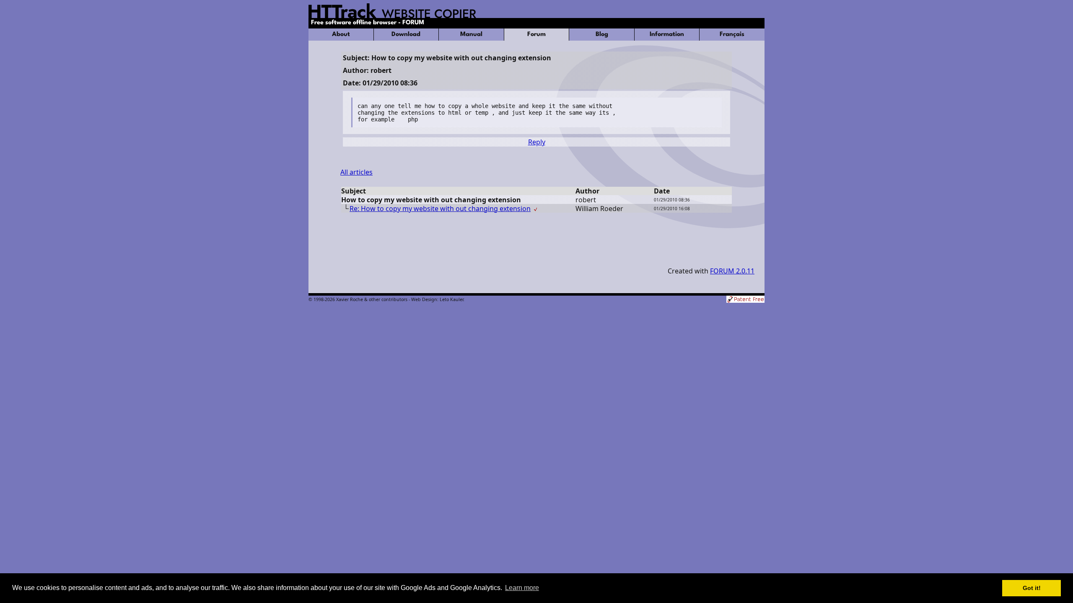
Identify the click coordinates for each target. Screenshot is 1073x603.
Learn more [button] (522, 587)
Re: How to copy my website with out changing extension (440, 208)
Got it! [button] (1032, 588)
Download (405, 34)
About (341, 34)
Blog (602, 34)
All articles (356, 172)
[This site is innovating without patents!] (745, 300)
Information (667, 34)
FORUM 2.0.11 (732, 271)
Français (732, 34)
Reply (536, 142)
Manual (471, 34)
